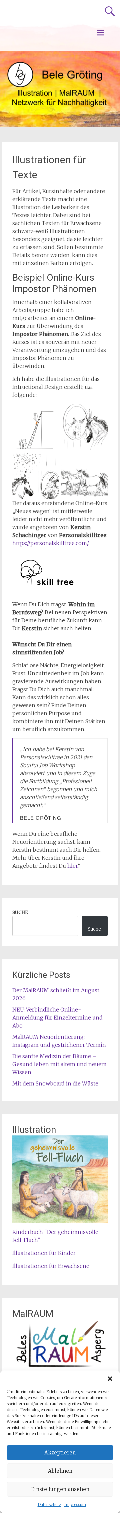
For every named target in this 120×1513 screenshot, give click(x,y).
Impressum (75, 1504)
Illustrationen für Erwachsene (50, 1266)
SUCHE (20, 912)
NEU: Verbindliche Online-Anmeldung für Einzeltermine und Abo (57, 1017)
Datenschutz (49, 1504)
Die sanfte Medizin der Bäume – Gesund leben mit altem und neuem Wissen (59, 1064)
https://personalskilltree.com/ (50, 543)
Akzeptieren (60, 1452)
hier (72, 865)
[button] (110, 1378)
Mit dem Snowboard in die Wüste (55, 1083)
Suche (94, 929)
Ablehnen (60, 1471)
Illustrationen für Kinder (44, 1253)
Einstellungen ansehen (60, 1489)
